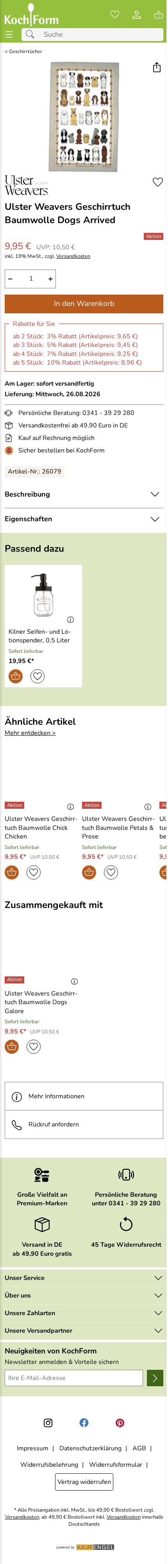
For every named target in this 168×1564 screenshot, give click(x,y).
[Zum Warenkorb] (158, 15)
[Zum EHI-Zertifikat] (10, 450)
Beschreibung (27, 494)
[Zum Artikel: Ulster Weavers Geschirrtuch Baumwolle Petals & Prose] (118, 782)
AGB (139, 1448)
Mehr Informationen (56, 1096)
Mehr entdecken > (30, 733)
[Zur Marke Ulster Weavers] (26, 185)
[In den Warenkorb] (16, 676)
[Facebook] (84, 1423)
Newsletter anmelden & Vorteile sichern (62, 1362)
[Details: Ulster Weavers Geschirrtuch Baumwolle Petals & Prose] (93, 805)
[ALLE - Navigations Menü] (9, 34)
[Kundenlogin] (136, 15)
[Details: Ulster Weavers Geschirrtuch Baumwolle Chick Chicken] (15, 805)
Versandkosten (73, 256)
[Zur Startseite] (31, 15)
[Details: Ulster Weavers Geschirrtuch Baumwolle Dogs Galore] (15, 979)
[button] (156, 68)
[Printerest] (120, 1423)
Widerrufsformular (115, 1464)
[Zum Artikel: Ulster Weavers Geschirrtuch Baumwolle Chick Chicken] (41, 782)
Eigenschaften (28, 519)
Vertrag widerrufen (84, 1482)
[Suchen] (32, 34)
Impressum (32, 1448)
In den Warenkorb (84, 304)
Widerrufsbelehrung (49, 1464)
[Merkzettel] (115, 15)
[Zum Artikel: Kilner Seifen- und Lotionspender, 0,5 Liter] (43, 595)
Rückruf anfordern (54, 1124)
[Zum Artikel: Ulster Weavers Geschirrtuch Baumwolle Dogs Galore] (43, 956)
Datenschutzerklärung (90, 1448)
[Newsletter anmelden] (155, 1378)
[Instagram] (48, 1423)
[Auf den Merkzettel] (158, 182)
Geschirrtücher (25, 51)
